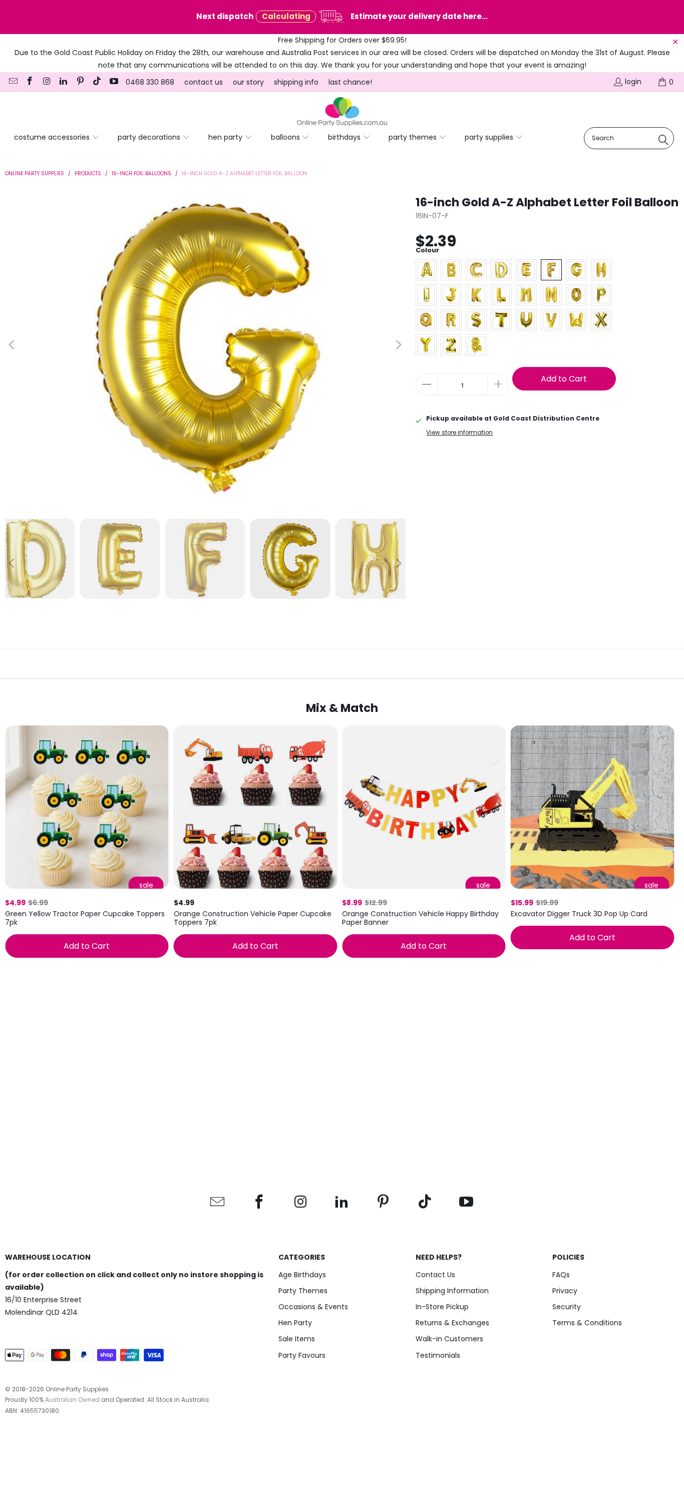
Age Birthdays (302, 1275)
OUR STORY (248, 82)
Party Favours (301, 1355)
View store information (459, 433)
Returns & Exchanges (452, 1323)
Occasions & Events (313, 1307)
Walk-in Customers (449, 1339)
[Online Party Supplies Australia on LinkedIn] (63, 82)
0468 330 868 (150, 82)
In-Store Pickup (442, 1307)
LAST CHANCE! (350, 82)
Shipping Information (452, 1291)
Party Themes (302, 1291)
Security (566, 1307)
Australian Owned (72, 1399)
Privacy (564, 1291)
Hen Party (295, 1323)
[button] (57, 137)
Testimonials (438, 1355)
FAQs (561, 1275)
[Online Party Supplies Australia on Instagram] (46, 82)
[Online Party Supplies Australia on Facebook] (30, 82)
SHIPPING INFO (296, 82)
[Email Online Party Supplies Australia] (13, 82)
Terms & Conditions (587, 1323)
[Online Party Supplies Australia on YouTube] (113, 82)
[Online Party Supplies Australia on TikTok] (97, 82)
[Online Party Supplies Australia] (342, 112)
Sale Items (296, 1339)
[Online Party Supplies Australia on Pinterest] (80, 82)
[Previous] (13, 345)
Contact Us (435, 1275)
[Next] (398, 345)
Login (633, 82)
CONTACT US (203, 82)
